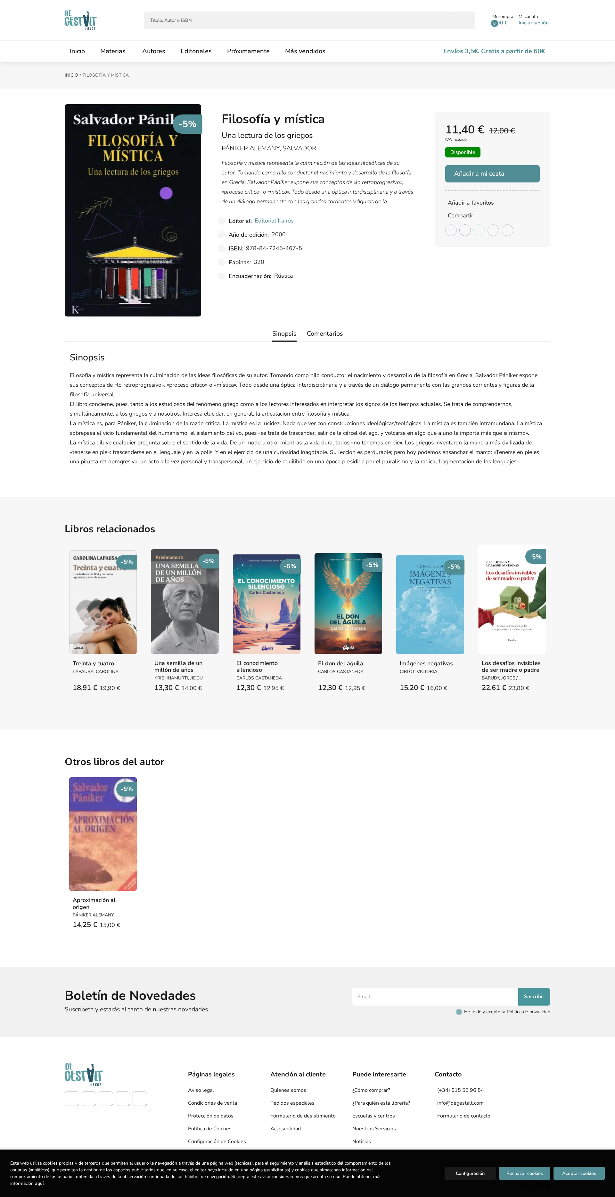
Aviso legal (201, 1090)
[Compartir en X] (465, 230)
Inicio (71, 75)
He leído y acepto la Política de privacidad (507, 1011)
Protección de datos (211, 1115)
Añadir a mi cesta (479, 173)
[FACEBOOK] (72, 1099)
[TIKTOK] (106, 1099)
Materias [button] (113, 51)
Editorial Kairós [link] (274, 220)
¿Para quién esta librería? (381, 1103)
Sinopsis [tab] (284, 333)
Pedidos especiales (292, 1103)
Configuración (470, 1173)
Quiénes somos (288, 1090)
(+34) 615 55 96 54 (460, 1090)
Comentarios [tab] (325, 333)
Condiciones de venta (212, 1103)
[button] (503, 20)
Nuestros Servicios (374, 1128)
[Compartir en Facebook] (451, 230)
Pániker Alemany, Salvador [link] (269, 148)
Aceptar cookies (579, 1173)
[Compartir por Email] (493, 230)
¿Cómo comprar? (371, 1090)
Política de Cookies (210, 1128)
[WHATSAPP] (140, 1099)
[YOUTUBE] (123, 1099)
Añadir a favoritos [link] (471, 203)
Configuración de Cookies (217, 1141)
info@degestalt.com (460, 1103)
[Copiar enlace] (507, 230)
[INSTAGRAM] (89, 1099)
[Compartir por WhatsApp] (479, 230)
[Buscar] (465, 20)
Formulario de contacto (463, 1115)
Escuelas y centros (373, 1115)
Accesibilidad (285, 1128)
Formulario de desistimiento (303, 1115)
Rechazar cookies (524, 1173)
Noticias (361, 1141)
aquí (39, 1183)
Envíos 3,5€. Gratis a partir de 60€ (494, 51)
